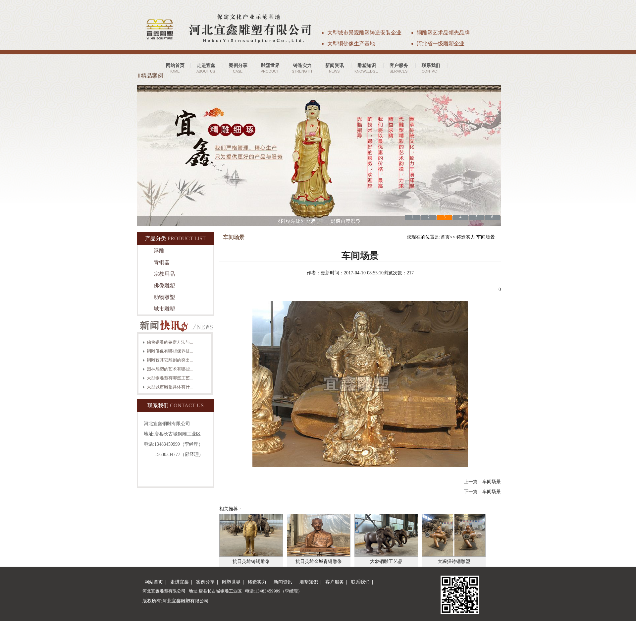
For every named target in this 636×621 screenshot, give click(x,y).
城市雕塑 (164, 308)
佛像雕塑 (164, 285)
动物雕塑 (164, 297)
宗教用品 (164, 274)
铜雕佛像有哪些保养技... (170, 351)
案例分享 (205, 582)
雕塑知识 (308, 582)
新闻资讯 (283, 582)
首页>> (448, 237)
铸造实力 (465, 237)
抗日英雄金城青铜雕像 (318, 561)
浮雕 (159, 251)
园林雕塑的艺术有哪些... (170, 369)
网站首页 (153, 582)
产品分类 (155, 238)
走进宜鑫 (179, 582)
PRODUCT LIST (187, 238)
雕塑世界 (231, 582)
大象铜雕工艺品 (386, 561)
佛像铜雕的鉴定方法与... (170, 342)
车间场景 (485, 237)
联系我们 (360, 582)
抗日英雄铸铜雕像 (251, 561)
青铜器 (162, 262)
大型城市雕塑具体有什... (170, 386)
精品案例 (152, 76)
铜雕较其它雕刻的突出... (170, 360)
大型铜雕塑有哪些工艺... (170, 377)
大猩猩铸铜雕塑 (454, 561)
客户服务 (334, 582)
